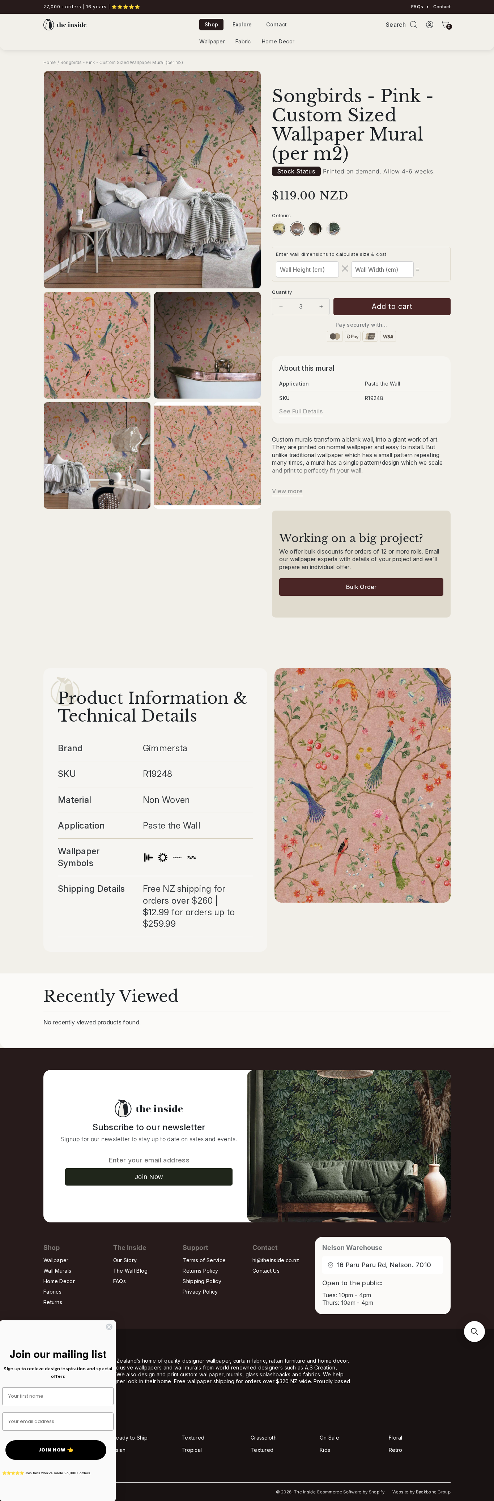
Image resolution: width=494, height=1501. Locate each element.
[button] (414, 25)
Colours (281, 215)
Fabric (243, 41)
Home (49, 62)
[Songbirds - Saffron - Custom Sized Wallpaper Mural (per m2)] (279, 229)
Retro (396, 1450)
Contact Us (266, 1271)
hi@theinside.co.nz (275, 1260)
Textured (193, 1438)
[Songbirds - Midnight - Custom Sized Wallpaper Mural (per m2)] (315, 229)
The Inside (305, 1491)
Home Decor (278, 41)
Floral (396, 1438)
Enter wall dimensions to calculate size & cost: (332, 254)
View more (287, 491)
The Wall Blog (130, 1271)
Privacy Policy (200, 1292)
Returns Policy (200, 1271)
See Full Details (301, 411)
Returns (52, 1302)
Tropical (192, 1450)
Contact (441, 7)
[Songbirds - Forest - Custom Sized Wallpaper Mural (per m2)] (333, 229)
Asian (119, 1450)
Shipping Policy (202, 1281)
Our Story (125, 1260)
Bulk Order (361, 586)
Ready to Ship (130, 1438)
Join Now (149, 1176)
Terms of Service (204, 1260)
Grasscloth (264, 1438)
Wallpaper (212, 41)
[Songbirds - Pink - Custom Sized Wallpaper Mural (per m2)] (297, 229)
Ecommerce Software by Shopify (350, 1491)
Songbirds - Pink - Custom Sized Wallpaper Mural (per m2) (121, 62)
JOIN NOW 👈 (55, 1450)
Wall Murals (57, 1271)
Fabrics (52, 1292)
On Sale (329, 1438)
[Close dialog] (109, 1326)
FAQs (417, 7)
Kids (325, 1450)
